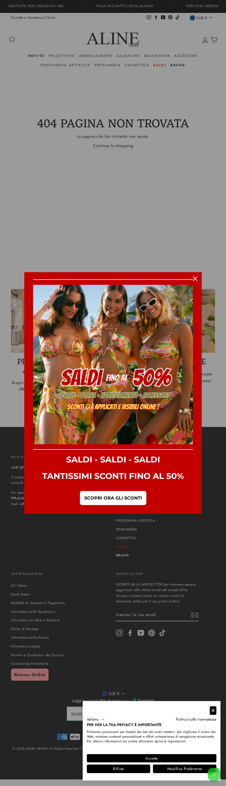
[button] (96, 719)
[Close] (195, 278)
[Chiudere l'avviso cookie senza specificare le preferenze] (213, 710)
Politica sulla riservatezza (196, 719)
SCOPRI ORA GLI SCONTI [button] (113, 498)
